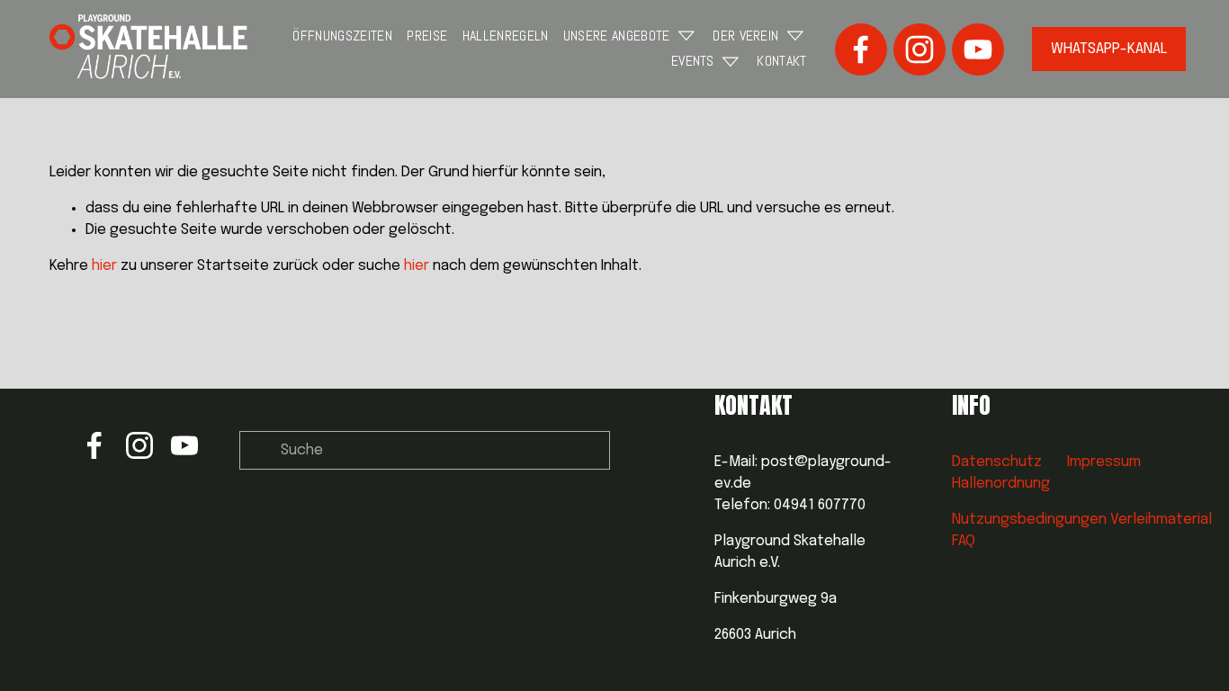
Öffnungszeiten (341, 35)
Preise (427, 35)
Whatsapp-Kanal (1109, 49)
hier (104, 266)
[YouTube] (978, 49)
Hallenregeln (505, 35)
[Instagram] (919, 49)
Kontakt (781, 60)
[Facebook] (861, 49)
